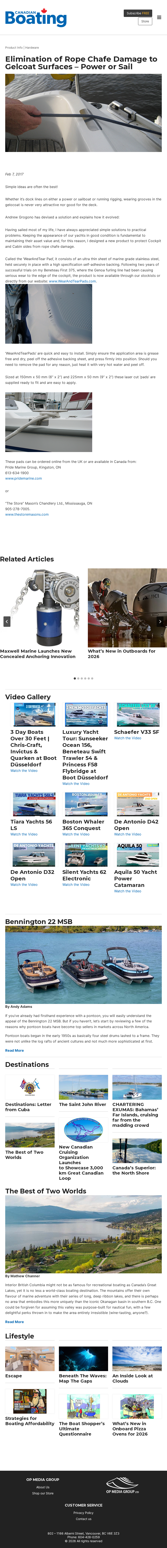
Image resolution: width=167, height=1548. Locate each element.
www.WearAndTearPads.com (72, 281)
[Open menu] (159, 17)
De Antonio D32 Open (32, 875)
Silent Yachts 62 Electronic (84, 875)
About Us (42, 1487)
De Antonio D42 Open (136, 825)
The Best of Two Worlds (24, 1155)
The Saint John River (82, 1104)
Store (145, 21)
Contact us (83, 1519)
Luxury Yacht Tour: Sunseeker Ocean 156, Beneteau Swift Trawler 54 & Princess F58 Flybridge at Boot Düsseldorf (85, 755)
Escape (13, 1375)
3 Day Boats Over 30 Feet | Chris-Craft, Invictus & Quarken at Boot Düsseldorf (33, 748)
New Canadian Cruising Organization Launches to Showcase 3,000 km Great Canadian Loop (81, 1162)
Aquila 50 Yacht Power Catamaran (135, 878)
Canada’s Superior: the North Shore (134, 1170)
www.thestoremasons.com (27, 514)
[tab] (75, 678)
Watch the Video (24, 771)
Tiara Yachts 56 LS (31, 825)
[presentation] (39, 607)
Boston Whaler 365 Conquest (83, 825)
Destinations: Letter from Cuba (28, 1107)
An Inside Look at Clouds (132, 1378)
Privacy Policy (83, 1513)
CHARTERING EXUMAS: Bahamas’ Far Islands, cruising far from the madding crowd (135, 1115)
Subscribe (138, 13)
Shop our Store (42, 1493)
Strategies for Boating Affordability (29, 1421)
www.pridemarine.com (23, 478)
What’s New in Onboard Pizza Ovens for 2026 (130, 1429)
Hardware (32, 47)
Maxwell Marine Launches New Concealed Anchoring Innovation (37, 654)
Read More (14, 1050)
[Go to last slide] (6, 621)
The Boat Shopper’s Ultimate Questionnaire (82, 1429)
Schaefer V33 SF (136, 732)
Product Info (14, 47)
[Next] (160, 621)
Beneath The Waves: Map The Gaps (83, 1378)
